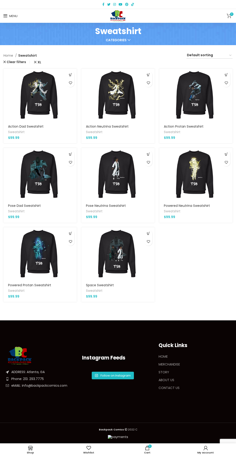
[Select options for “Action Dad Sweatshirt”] (70, 75)
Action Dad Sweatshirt (26, 126)
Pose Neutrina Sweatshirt (106, 205)
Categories (116, 40)
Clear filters (16, 62)
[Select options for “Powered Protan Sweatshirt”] (70, 234)
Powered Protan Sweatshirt (29, 285)
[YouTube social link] (120, 4)
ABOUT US (166, 380)
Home (8, 55)
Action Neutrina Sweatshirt (107, 126)
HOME (163, 356)
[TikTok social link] (132, 4)
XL (39, 62)
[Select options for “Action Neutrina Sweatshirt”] (148, 75)
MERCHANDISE (169, 364)
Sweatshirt (16, 132)
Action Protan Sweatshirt (184, 126)
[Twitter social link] (109, 4)
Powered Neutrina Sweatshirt (187, 205)
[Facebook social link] (103, 4)
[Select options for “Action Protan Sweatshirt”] (226, 75)
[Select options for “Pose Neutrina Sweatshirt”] (148, 154)
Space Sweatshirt (100, 285)
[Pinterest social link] (127, 4)
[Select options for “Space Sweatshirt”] (148, 234)
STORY (164, 372)
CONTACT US (169, 388)
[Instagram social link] (114, 4)
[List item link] (41, 378)
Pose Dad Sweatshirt (24, 205)
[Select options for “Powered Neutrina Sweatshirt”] (226, 154)
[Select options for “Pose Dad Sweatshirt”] (70, 154)
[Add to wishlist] (70, 83)
